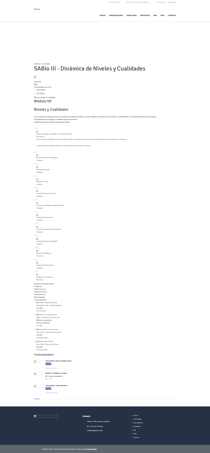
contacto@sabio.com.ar (95, 431)
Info (155, 15)
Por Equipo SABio (42, 338)
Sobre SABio (131, 15)
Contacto (172, 15)
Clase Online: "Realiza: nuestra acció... (48, 344)
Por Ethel (39, 326)
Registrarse (172, 2)
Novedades (145, 15)
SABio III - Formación (42, 64)
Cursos (102, 15)
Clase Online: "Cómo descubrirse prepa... (49, 332)
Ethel (36, 84)
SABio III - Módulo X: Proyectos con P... (48, 317)
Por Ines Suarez (41, 311)
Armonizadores (116, 15)
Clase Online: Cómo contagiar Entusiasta (49, 305)
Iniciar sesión (161, 2)
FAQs (162, 15)
